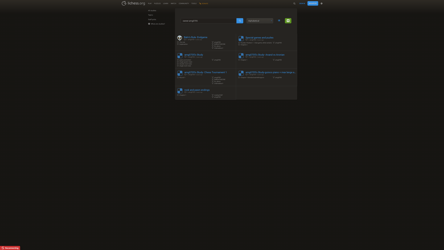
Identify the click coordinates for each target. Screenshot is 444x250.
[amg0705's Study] (205, 59)
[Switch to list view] (279, 20)
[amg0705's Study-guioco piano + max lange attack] (266, 77)
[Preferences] (321, 3)
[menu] (260, 20)
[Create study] (288, 20)
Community (184, 3)
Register (313, 3)
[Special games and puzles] (266, 42)
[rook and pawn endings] (205, 93)
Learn (165, 3)
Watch (173, 3)
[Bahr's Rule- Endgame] (205, 42)
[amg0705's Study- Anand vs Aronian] (266, 59)
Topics (150, 15)
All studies (152, 10)
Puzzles (157, 3)
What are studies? (158, 24)
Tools (194, 3)
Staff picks (152, 19)
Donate (205, 3)
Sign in (302, 3)
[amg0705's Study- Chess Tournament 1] (205, 77)
